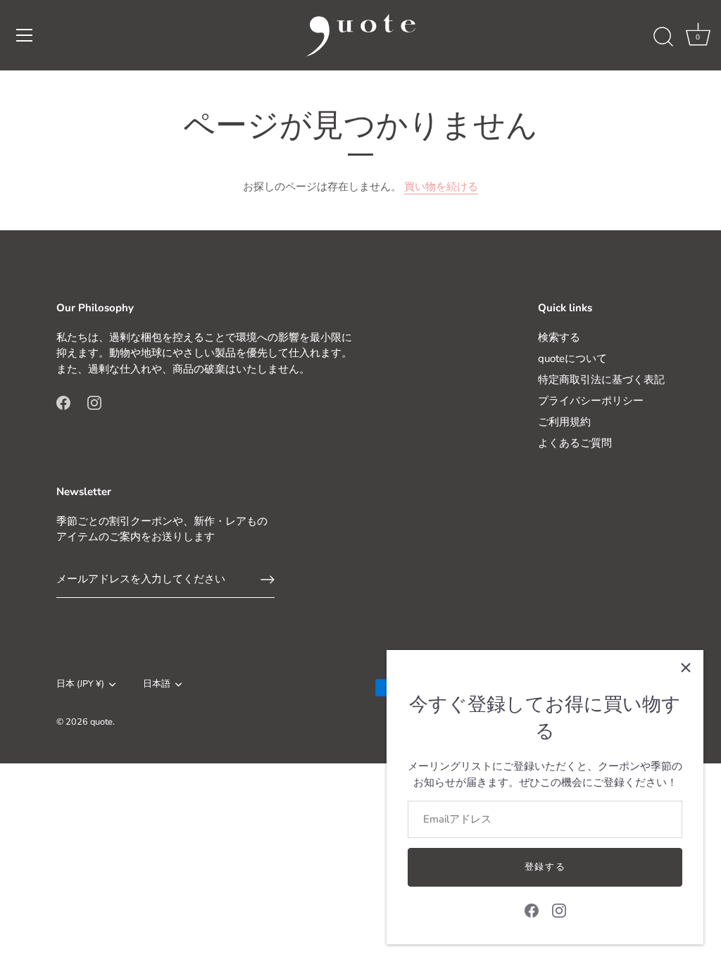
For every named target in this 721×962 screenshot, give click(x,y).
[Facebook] (532, 910)
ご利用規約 (564, 422)
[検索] (663, 37)
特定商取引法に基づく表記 (601, 380)
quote (101, 722)
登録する (545, 867)
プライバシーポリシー (591, 401)
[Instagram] (559, 910)
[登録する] (268, 580)
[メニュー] (24, 35)
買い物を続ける (441, 187)
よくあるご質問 (575, 443)
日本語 (156, 684)
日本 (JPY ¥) (80, 684)
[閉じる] (685, 667)
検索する (559, 337)
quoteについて (572, 358)
